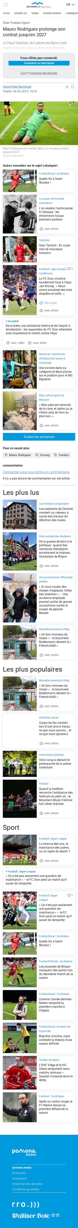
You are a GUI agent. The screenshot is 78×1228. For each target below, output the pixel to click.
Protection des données (27, 1184)
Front (6, 13)
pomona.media (21, 1167)
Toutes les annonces (39, 437)
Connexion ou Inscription (39, 63)
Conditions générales (25, 1189)
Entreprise (19, 1173)
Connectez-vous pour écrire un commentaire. (36, 472)
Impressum (19, 1178)
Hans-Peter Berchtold (17, 87)
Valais (35, 13)
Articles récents (52, 13)
